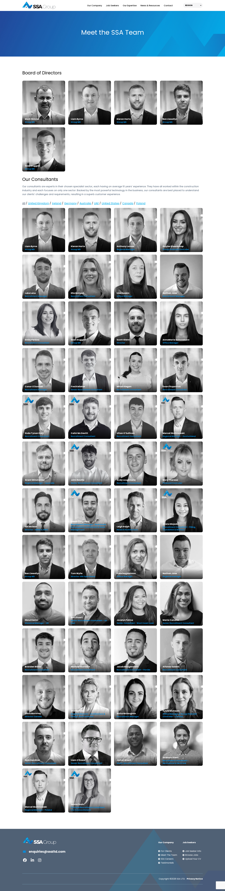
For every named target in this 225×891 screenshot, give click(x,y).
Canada (127, 203)
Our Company (94, 5)
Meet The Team (169, 854)
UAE (96, 203)
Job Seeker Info (193, 851)
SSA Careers (167, 858)
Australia (85, 203)
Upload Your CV (193, 858)
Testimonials (167, 862)
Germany (70, 203)
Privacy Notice (195, 878)
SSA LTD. (181, 878)
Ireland (56, 203)
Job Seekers (112, 5)
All (23, 203)
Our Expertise (130, 5)
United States (110, 203)
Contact (168, 5)
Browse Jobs (191, 854)
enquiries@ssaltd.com (46, 851)
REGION (188, 5)
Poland (140, 203)
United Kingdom (38, 203)
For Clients (166, 851)
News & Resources (150, 5)
